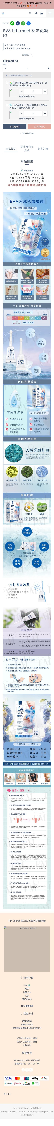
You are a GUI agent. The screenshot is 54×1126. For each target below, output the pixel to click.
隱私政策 (22, 1111)
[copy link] (28, 23)
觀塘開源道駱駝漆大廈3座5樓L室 (27, 1028)
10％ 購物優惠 (27, 1005)
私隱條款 (40, 1111)
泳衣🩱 (27, 985)
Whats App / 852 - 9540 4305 (27, 1060)
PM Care (30, 1115)
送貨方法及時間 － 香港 (27, 1038)
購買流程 (13, 1111)
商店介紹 (4, 1111)
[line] (12, 23)
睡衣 (27, 988)
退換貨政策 (32, 1111)
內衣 (27, 995)
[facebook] (18, 23)
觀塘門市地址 (27, 1024)
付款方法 (27, 1045)
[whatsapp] (23, 23)
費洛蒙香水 (27, 999)
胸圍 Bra (27, 992)
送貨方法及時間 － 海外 (27, 1041)
